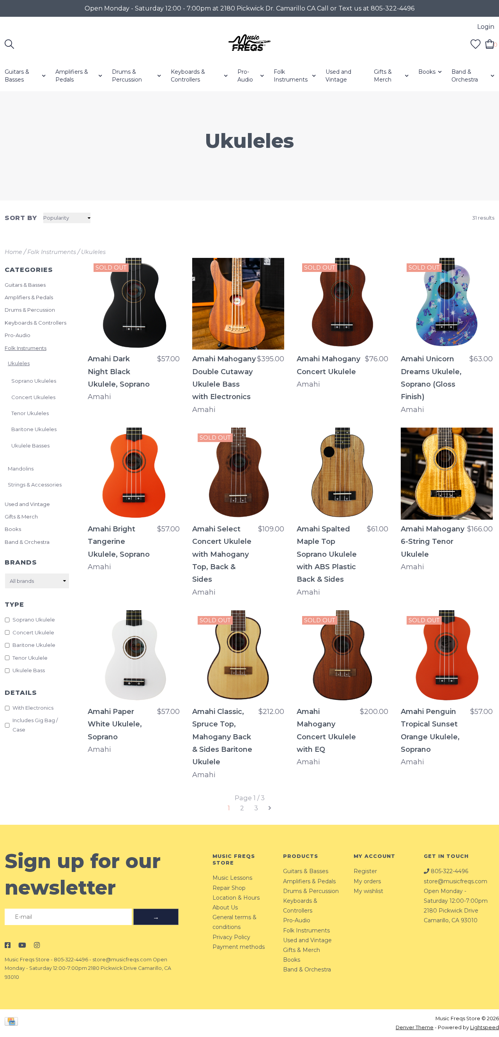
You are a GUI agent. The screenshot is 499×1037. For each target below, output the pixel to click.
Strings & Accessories (35, 484)
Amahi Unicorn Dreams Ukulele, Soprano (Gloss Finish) (431, 378)
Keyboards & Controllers (188, 75)
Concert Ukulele (33, 632)
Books (426, 71)
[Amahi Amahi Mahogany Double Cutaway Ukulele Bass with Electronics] (238, 304)
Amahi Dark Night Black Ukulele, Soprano (119, 372)
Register (365, 871)
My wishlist (368, 891)
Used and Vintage (338, 75)
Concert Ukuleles (33, 397)
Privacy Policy (231, 937)
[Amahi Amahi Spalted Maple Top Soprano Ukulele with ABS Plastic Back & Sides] (343, 474)
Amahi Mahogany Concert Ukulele (328, 365)
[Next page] (269, 808)
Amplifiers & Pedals (71, 75)
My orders (367, 881)
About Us (225, 907)
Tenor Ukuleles (30, 413)
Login (485, 26)
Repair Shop (229, 887)
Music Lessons (232, 877)
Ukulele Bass (28, 670)
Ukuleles (93, 252)
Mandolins (21, 468)
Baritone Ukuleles (34, 429)
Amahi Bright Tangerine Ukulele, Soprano (119, 542)
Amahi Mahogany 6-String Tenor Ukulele (432, 542)
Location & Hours (236, 897)
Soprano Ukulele (33, 619)
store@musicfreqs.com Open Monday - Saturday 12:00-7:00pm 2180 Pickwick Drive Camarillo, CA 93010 (88, 968)
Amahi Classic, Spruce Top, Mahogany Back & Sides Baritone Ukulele (222, 737)
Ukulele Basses (30, 445)
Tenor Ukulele (30, 658)
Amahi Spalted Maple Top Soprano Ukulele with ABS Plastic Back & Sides (327, 554)
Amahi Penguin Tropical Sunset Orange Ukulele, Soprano (430, 730)
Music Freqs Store (27, 959)
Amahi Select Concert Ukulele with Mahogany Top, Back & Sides (221, 554)
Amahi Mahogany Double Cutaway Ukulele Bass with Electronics (224, 378)
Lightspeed (484, 1027)
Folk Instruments (291, 75)
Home (13, 252)
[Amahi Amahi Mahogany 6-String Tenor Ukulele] (447, 474)
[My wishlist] (476, 44)
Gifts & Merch (383, 75)
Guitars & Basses (17, 75)
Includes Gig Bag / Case (35, 724)
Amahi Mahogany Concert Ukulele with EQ (326, 730)
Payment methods (238, 946)
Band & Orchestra (464, 75)
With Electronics (32, 708)
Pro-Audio (245, 75)
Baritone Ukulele (33, 645)
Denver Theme (415, 1027)
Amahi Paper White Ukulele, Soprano (115, 724)
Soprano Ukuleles (33, 381)
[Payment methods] (13, 1023)
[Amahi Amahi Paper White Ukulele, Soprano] (134, 656)
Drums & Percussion (127, 75)
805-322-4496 (71, 959)
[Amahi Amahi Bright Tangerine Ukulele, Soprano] (134, 474)
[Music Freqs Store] (249, 44)
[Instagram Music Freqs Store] (37, 945)
